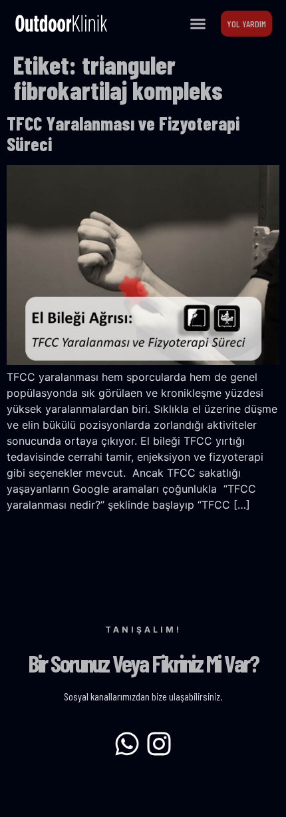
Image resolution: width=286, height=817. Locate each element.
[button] (198, 23)
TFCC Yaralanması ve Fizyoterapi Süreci (123, 133)
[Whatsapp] (127, 744)
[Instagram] (159, 744)
